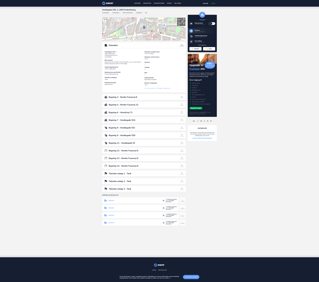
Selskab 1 (111, 200)
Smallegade (139, 12)
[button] (144, 27)
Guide (154, 270)
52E (146, 12)
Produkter (147, 3)
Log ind (205, 3)
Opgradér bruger (196, 108)
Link (198, 121)
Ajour (210, 49)
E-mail (201, 121)
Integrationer (159, 3)
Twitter (211, 121)
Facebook (208, 121)
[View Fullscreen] (104, 26)
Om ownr (177, 3)
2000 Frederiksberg (128, 12)
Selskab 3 (111, 215)
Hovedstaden (105, 12)
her (170, 278)
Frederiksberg (115, 12)
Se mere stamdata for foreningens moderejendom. (158, 88)
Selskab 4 (111, 223)
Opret (213, 3)
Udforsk (137, 3)
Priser (169, 3)
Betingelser (163, 270)
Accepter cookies (191, 277)
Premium (194, 69)
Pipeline (196, 49)
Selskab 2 (111, 208)
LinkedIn (204, 121)
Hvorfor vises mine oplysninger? (202, 138)
